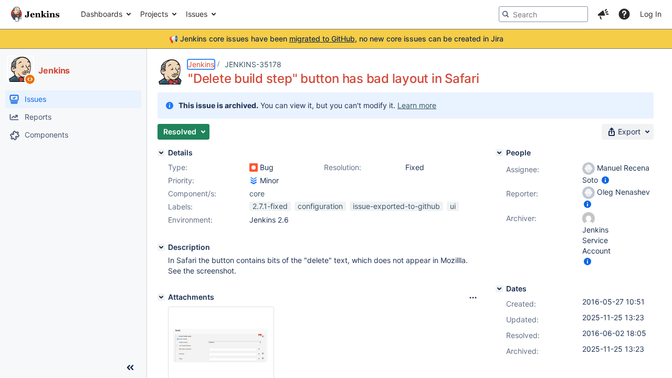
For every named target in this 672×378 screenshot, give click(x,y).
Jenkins (201, 64)
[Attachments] (161, 297)
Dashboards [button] (101, 13)
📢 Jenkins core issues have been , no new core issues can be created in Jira (336, 38)
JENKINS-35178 (253, 64)
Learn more (416, 105)
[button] (603, 14)
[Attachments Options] (473, 297)
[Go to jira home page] (35, 14)
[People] (499, 152)
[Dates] (499, 288)
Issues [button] (196, 13)
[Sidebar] (130, 367)
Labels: (180, 206)
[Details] (161, 152)
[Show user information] (605, 179)
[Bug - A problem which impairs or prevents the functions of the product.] (253, 167)
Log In (651, 13)
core (257, 193)
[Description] (161, 247)
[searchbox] (543, 14)
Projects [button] (154, 13)
